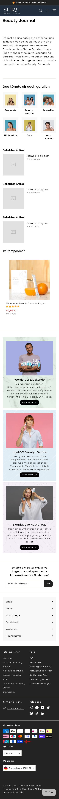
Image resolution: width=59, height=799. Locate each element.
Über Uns (7, 658)
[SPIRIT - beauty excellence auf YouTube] (42, 707)
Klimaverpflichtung (12, 662)
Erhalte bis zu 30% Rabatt (31, 2)
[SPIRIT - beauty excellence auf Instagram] (31, 707)
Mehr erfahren (29, 402)
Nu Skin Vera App (38, 675)
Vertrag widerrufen (12, 675)
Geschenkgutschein (40, 679)
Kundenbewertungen (40, 683)
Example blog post (37, 155)
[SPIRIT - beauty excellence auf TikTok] (37, 713)
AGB (5, 679)
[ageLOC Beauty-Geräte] (29, 430)
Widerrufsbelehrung (13, 670)
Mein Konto (35, 662)
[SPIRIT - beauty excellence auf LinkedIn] (42, 713)
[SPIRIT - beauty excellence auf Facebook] (37, 707)
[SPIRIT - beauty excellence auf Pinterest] (31, 713)
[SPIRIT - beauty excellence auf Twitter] (48, 707)
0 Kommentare (33, 159)
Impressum (9, 692)
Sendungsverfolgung (40, 666)
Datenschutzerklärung (14, 683)
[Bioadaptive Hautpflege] (29, 503)
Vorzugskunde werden (41, 670)
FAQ (32, 658)
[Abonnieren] (48, 583)
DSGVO (6, 687)
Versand (7, 666)
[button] (12, 306)
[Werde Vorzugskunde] (29, 358)
